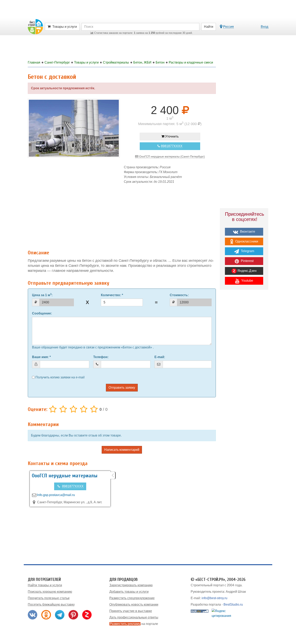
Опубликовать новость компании (133, 604)
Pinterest (247, 261)
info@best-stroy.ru (214, 598)
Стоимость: (179, 295)
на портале (134, 624)
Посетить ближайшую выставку (51, 604)
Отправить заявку (122, 387)
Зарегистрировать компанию (131, 585)
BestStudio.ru (233, 604)
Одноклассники (246, 241)
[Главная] (35, 26)
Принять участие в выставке (130, 611)
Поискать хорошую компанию (50, 591)
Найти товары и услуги (45, 585)
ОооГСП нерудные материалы (64, 476)
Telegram (247, 251)
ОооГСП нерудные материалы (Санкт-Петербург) (171, 156)
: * (112, 295)
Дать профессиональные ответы (133, 617)
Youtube (246, 280)
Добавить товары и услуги (129, 591)
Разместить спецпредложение (132, 598)
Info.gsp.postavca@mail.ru (56, 495)
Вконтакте (247, 231)
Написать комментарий (121, 449)
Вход (264, 26)
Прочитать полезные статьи (48, 598)
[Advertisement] (122, 215)
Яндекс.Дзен (247, 270)
